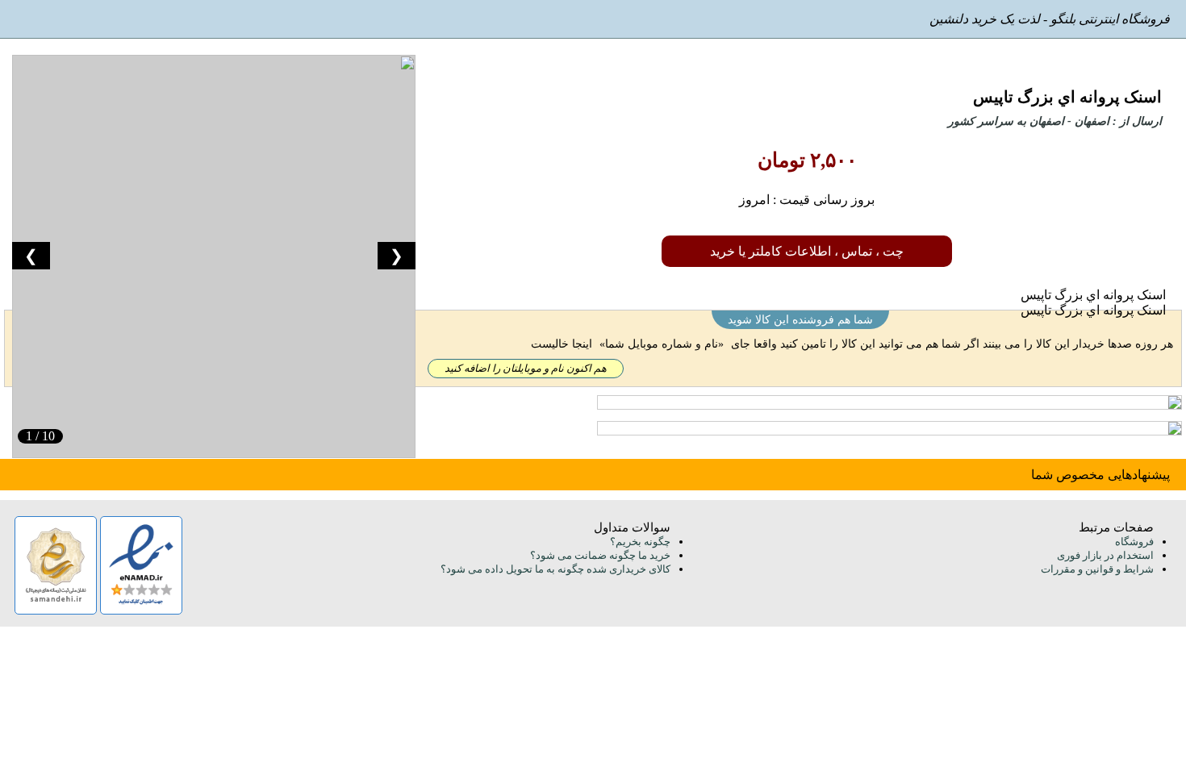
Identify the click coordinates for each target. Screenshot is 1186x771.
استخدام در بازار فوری (1105, 555)
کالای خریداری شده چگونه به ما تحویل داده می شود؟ (555, 569)
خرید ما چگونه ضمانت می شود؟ (600, 555)
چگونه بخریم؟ (640, 542)
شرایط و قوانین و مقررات (1097, 569)
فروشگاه (1134, 542)
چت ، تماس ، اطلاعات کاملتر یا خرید (807, 251)
